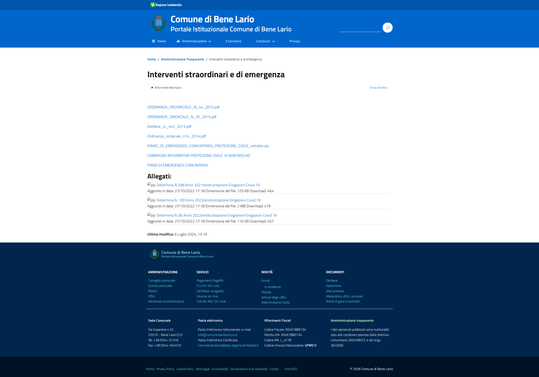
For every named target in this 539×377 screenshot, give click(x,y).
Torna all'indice (378, 87)
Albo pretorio (335, 290)
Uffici (151, 296)
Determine (333, 285)
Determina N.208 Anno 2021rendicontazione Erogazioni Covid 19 (208, 185)
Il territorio (233, 41)
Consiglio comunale (161, 280)
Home (161, 41)
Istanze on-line (207, 296)
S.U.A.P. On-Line (208, 285)
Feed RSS (290, 368)
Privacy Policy (165, 368)
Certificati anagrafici (210, 290)
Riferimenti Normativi (168, 87)
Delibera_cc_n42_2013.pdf (169, 126)
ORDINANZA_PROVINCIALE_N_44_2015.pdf (183, 107)
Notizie (266, 291)
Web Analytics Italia (275, 302)
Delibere (332, 280)
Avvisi (265, 280)
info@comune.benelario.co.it (217, 334)
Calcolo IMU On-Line (211, 301)
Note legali (203, 368)
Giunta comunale (160, 285)
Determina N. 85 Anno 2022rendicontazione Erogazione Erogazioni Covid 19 (217, 215)
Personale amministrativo (166, 301)
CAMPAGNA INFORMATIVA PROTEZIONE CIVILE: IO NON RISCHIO (198, 155)
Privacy (295, 41)
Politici (152, 290)
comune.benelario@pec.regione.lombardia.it (228, 345)
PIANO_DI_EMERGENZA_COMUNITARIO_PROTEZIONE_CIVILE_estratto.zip (207, 146)
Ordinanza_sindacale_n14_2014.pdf (176, 136)
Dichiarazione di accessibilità (248, 368)
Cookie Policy (185, 368)
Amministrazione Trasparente (182, 59)
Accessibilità (220, 368)
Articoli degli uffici (273, 297)
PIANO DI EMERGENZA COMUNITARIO (177, 165)
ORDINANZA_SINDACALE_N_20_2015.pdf (181, 117)
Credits (274, 368)
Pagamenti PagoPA (210, 280)
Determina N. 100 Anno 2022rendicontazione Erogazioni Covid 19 (208, 200)
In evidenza (273, 286)
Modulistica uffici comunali (344, 296)
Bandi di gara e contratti (343, 301)
